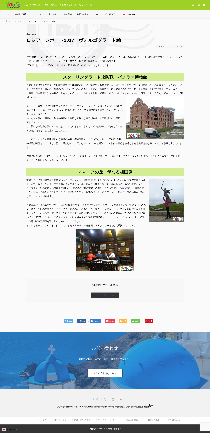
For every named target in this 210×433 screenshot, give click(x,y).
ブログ (97, 14)
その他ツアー (111, 14)
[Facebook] (187, 5)
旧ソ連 (179, 46)
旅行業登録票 (60, 420)
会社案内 (68, 14)
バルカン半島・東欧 (17, 14)
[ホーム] (6, 21)
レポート (160, 46)
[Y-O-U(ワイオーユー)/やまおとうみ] (13, 5)
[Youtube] (204, 5)
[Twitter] (192, 5)
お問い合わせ (83, 14)
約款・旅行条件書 (82, 420)
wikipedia (125, 188)
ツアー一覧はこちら (105, 295)
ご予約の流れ (53, 14)
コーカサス (36, 14)
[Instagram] (198, 5)
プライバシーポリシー (108, 420)
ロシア (170, 46)
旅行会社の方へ (133, 420)
